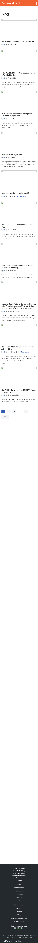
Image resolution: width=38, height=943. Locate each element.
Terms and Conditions (19, 918)
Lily (4, 44)
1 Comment (25, 352)
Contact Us (19, 894)
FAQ (19, 901)
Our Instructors (19, 905)
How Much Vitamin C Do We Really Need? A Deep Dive (18, 348)
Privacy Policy (19, 921)
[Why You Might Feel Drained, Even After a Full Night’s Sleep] (19, 60)
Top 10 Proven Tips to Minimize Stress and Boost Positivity (17, 266)
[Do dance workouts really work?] (19, 180)
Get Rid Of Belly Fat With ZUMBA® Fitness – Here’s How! (18, 391)
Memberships (19, 888)
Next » (5, 417)
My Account (19, 891)
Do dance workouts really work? (15, 193)
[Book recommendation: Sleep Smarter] (19, 28)
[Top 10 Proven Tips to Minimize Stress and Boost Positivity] (19, 253)
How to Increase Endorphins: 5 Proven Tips (17, 226)
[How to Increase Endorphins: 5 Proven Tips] (19, 212)
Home (19, 884)
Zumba (19, 912)
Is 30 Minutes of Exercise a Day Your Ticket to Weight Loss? (16, 115)
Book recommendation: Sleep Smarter (17, 41)
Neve (3, 941)
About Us (19, 898)
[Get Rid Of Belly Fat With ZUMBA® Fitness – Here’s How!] (19, 377)
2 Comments (21, 196)
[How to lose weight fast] (19, 141)
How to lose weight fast (11, 154)
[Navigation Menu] (34, 3)
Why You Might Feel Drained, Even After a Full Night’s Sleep (18, 74)
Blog (19, 915)
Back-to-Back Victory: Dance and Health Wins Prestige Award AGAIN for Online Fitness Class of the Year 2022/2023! (18, 306)
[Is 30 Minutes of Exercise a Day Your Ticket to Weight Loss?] (19, 101)
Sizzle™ (19, 908)
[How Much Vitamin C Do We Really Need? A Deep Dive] (19, 334)
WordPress (18, 941)
